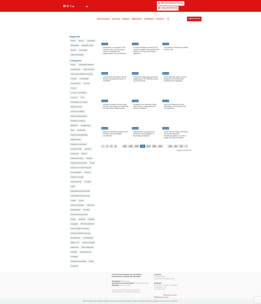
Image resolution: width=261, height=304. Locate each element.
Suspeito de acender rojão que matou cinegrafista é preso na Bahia (145, 106)
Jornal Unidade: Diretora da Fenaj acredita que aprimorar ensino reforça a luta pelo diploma (146, 50)
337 (148, 146)
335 (136, 146)
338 (154, 146)
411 (176, 146)
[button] (171, 19)
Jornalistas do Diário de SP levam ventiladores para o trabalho (114, 79)
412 (181, 146)
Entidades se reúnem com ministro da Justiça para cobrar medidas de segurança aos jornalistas (114, 50)
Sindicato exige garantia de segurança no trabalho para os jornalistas (145, 79)
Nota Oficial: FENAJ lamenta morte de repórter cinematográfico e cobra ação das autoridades (176, 135)
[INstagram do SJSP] (67, 7)
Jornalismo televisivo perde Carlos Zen (176, 48)
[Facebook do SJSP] (64, 7)
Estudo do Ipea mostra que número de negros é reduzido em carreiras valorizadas (116, 106)
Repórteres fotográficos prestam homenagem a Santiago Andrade (144, 134)
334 (130, 146)
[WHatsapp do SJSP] (93, 7)
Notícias (105, 44)
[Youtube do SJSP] (79, 7)
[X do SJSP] (70, 7)
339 (160, 146)
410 (170, 146)
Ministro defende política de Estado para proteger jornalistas (115, 134)
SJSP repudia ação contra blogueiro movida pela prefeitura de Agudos (175, 79)
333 (124, 146)
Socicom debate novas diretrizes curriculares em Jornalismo (175, 106)
